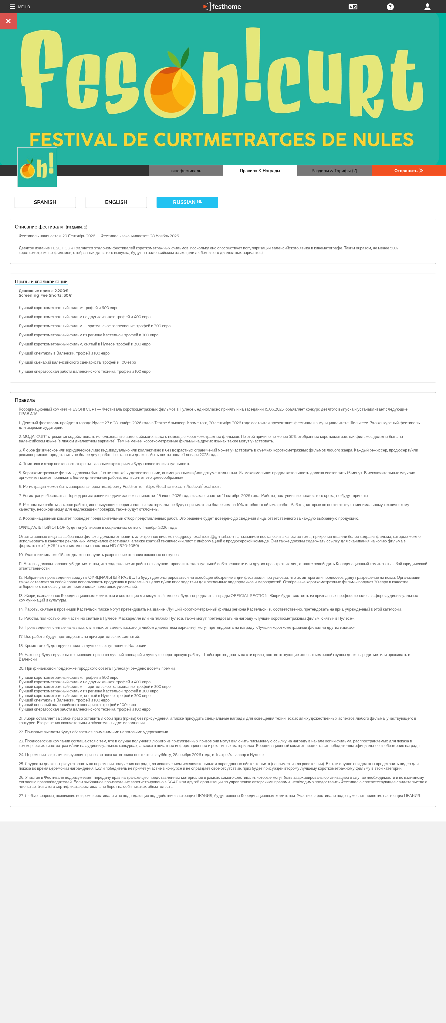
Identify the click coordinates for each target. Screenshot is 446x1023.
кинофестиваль (186, 170)
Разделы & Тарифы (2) (334, 170)
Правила (25, 400)
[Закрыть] (8, 21)
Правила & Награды (260, 170)
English (116, 202)
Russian (187, 202)
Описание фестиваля (51, 227)
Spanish (45, 202)
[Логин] (427, 6)
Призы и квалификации (41, 282)
